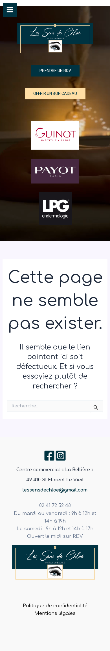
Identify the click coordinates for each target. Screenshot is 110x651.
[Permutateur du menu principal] (10, 10)
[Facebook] (49, 455)
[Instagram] (60, 455)
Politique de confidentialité (55, 605)
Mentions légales (55, 613)
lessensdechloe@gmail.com (55, 490)
